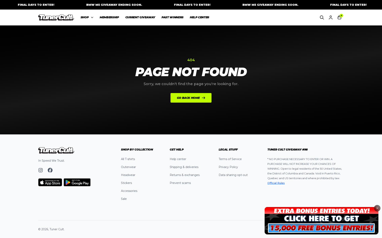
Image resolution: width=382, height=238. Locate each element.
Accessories (129, 191)
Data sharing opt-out (233, 175)
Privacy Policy (228, 167)
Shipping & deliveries (184, 167)
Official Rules (276, 183)
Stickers (126, 183)
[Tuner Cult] (56, 17)
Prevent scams (180, 183)
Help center (178, 159)
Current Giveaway (140, 17)
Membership (109, 17)
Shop (85, 17)
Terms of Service (230, 159)
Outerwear (128, 167)
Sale (124, 199)
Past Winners (172, 17)
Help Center (199, 17)
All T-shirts (128, 159)
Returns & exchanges (185, 175)
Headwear (128, 175)
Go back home (188, 98)
